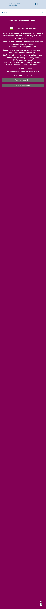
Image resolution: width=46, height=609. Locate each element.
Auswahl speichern (23, 80)
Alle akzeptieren (23, 86)
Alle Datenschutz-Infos (23, 75)
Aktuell (5, 12)
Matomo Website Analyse (25, 28)
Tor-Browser (10, 72)
